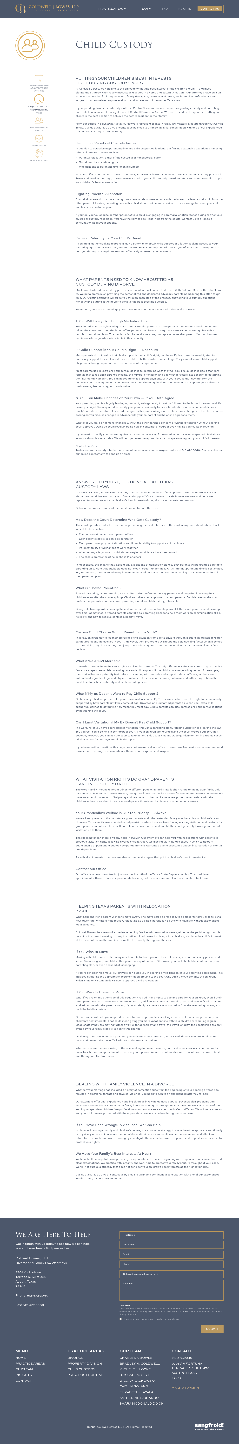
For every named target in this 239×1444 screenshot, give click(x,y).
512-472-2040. (191, 450)
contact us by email (122, 1175)
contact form (97, 454)
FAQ (165, 9)
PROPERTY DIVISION (84, 1363)
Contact (23, 1380)
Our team (24, 1369)
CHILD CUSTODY (81, 1369)
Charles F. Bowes (136, 1357)
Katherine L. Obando (139, 1398)
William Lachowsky (138, 1380)
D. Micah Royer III (135, 1375)
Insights (184, 9)
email (140, 128)
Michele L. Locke (135, 1369)
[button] (112, 9)
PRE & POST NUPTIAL (85, 1375)
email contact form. (195, 878)
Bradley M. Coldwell (140, 1363)
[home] (47, 8)
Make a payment (186, 1388)
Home (20, 1357)
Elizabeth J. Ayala (136, 1392)
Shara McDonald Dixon (142, 1403)
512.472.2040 (182, 1357)
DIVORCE (75, 1357)
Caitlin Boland (134, 1386)
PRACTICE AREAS (30, 1363)
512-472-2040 (106, 128)
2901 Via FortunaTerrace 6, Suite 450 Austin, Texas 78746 (190, 1370)
